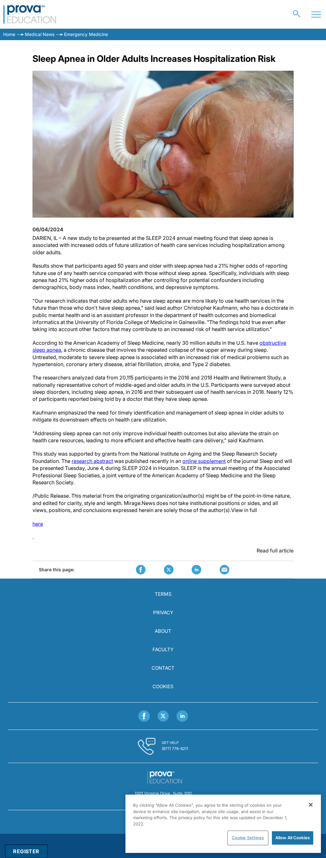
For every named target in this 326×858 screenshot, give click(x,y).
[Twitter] (163, 716)
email (224, 569)
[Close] (311, 805)
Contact (163, 668)
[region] (223, 824)
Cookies (163, 686)
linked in (196, 569)
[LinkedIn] (182, 716)
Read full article (275, 550)
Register (26, 851)
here (37, 524)
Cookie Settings (248, 837)
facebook (140, 569)
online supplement (204, 461)
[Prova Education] (29, 14)
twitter (169, 569)
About (163, 631)
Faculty (163, 649)
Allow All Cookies (292, 837)
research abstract (92, 461)
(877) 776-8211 (175, 748)
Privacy (163, 612)
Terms (163, 594)
